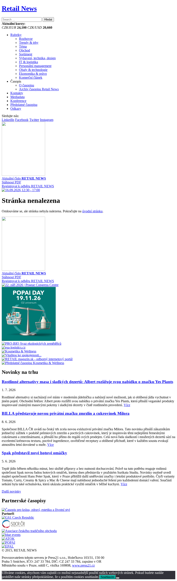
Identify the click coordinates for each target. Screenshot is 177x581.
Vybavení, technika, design (37, 58)
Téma (23, 46)
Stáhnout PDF (11, 182)
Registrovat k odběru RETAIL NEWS (28, 186)
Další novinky (11, 491)
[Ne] (117, 578)
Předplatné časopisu (23, 104)
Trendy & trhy (28, 42)
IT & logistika (28, 62)
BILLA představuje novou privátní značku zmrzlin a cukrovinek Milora (66, 413)
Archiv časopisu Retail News (39, 89)
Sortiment (25, 54)
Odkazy (15, 108)
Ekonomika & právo (33, 73)
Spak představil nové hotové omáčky (34, 453)
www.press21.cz (83, 565)
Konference (18, 101)
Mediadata (17, 97)
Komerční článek (30, 77)
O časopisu (26, 85)
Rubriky (16, 35)
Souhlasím (107, 577)
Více (127, 405)
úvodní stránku (92, 211)
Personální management (35, 66)
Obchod (24, 50)
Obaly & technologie (33, 70)
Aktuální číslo (24, 178)
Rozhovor (26, 39)
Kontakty (16, 93)
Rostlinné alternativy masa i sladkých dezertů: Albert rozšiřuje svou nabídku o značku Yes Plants (87, 381)
